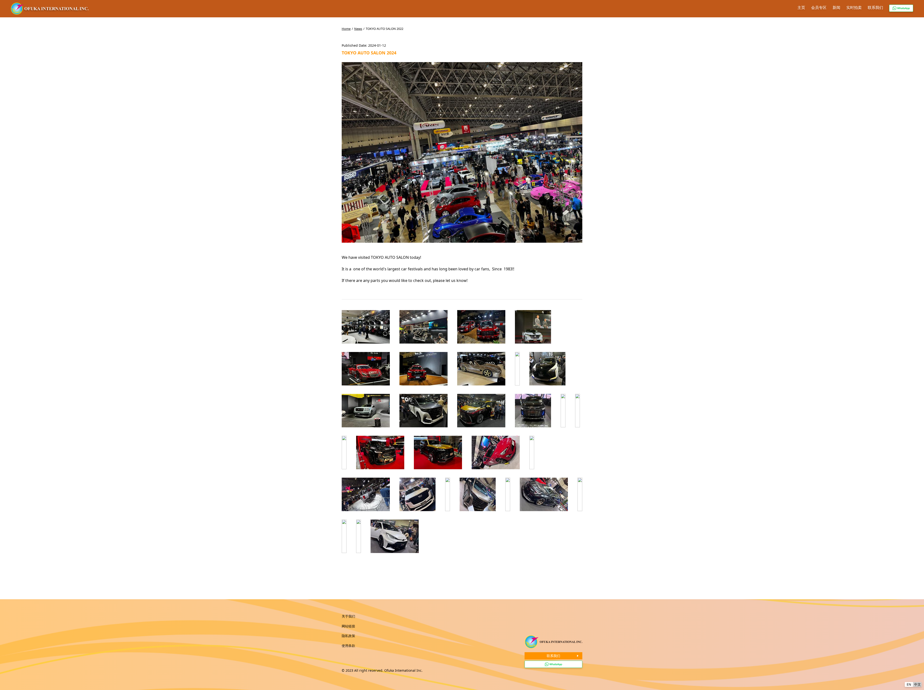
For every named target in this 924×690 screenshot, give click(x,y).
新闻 (836, 7)
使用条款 (348, 645)
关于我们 (348, 616)
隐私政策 (348, 635)
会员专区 (819, 7)
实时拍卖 (854, 7)
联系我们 (875, 7)
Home (346, 28)
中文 (917, 684)
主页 (801, 7)
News (358, 28)
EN (909, 684)
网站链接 (348, 626)
